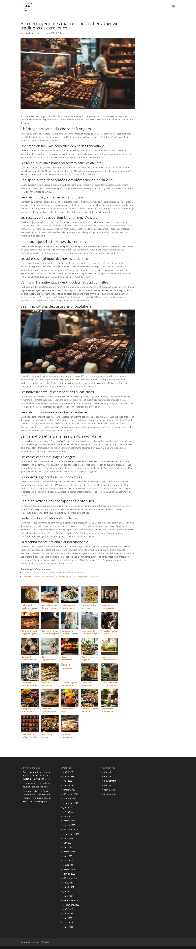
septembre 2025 (71, 803)
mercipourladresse (33, 33)
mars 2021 (68, 896)
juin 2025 (67, 807)
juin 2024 (67, 842)
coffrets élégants (69, 290)
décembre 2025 (70, 794)
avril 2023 (68, 860)
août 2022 (68, 864)
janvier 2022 (69, 873)
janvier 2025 (69, 825)
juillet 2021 (68, 887)
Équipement (110, 780)
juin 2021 (67, 891)
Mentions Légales (29, 942)
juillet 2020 (68, 913)
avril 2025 (68, 811)
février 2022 (69, 869)
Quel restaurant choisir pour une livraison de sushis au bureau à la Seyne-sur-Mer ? (36, 775)
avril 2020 (68, 922)
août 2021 (68, 882)
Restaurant (109, 794)
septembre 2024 (71, 834)
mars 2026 (68, 785)
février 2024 (69, 851)
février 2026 (69, 789)
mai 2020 (67, 918)
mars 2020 (68, 927)
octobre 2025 (69, 798)
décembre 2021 (70, 878)
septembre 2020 (71, 904)
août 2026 (68, 772)
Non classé (109, 789)
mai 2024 (67, 847)
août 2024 (68, 838)
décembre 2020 (70, 900)
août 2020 (68, 909)
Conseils (108, 772)
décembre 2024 (70, 829)
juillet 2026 (68, 776)
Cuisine (61, 33)
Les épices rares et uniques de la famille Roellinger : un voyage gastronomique (60, 576)
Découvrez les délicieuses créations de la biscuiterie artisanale (53, 572)
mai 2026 (67, 780)
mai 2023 (67, 856)
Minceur (108, 785)
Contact (45, 942)
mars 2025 (68, 816)
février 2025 (69, 820)
